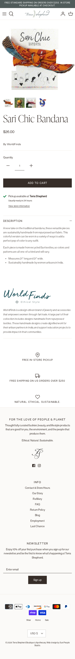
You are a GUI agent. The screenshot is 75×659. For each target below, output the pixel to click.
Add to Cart (37, 183)
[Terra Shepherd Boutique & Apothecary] (37, 14)
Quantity (8, 157)
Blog (37, 515)
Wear (28, 620)
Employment (37, 520)
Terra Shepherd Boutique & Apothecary (29, 642)
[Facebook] (33, 465)
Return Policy (37, 509)
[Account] (61, 13)
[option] (37, 57)
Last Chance (37, 526)
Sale (47, 620)
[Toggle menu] (4, 13)
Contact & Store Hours (37, 487)
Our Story (37, 493)
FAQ (37, 504)
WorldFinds (14, 144)
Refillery (37, 498)
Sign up (37, 579)
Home (37, 620)
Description (12, 221)
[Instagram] (39, 465)
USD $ (34, 633)
